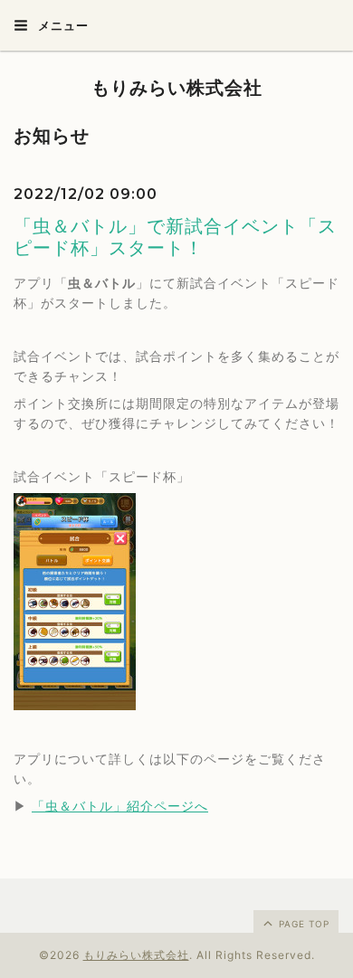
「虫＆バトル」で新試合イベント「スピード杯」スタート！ (175, 237)
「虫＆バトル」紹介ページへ (120, 806)
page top (302, 923)
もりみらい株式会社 (176, 88)
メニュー (61, 25)
